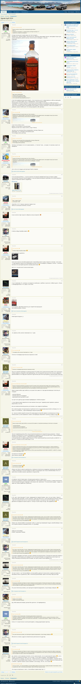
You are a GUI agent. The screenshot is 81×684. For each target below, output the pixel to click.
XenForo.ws (14, 683)
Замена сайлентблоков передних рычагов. (72, 42)
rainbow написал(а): (16, 198)
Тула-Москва (7, 122)
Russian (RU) (12, 681)
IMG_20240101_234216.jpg (18, 190)
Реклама (10, 12)
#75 (62, 364)
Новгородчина (7, 489)
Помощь (76, 681)
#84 (62, 545)
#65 (62, 174)
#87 (62, 594)
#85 (62, 562)
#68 (62, 228)
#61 (62, 24)
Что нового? (16, 12)
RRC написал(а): (16, 112)
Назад (3, 22)
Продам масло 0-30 (71, 76)
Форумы (4, 12)
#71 (62, 297)
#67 (62, 212)
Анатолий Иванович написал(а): (19, 383)
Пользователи (25, 12)
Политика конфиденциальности (67, 681)
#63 (62, 135)
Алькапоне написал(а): (17, 514)
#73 (62, 330)
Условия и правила (56, 681)
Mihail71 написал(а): (16, 27)
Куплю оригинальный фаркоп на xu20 (71, 37)
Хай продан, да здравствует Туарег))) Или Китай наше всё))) (73, 26)
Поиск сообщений (12, 14)
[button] (20, 12)
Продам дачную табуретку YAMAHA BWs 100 (72, 70)
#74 (62, 347)
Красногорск (8, 208)
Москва (8, 37)
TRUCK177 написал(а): (17, 367)
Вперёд (13, 22)
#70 (62, 280)
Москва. (8, 185)
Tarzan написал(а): (16, 421)
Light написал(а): (16, 614)
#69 (62, 245)
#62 (62, 109)
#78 (62, 442)
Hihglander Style (5, 681)
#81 (62, 495)
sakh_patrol (3, 20)
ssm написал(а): (16, 248)
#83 (62, 528)
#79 (62, 460)
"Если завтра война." (71, 45)
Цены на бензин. (70, 34)
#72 (62, 314)
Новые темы (68, 55)
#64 (62, 153)
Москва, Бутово (7, 310)
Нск (9, 377)
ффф (9, 239)
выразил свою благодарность (19, 457)
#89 (62, 629)
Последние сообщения (71, 22)
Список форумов (4, 14)
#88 (62, 611)
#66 (62, 196)
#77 (62, 418)
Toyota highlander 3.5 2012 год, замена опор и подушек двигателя (73, 81)
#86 (62, 578)
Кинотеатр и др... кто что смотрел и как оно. (72, 30)
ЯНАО (9, 291)
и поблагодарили (19, 171)
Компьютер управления (72, 74)
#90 (62, 646)
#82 (62, 512)
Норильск (8, 573)
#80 (62, 477)
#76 (62, 381)
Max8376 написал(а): (17, 632)
